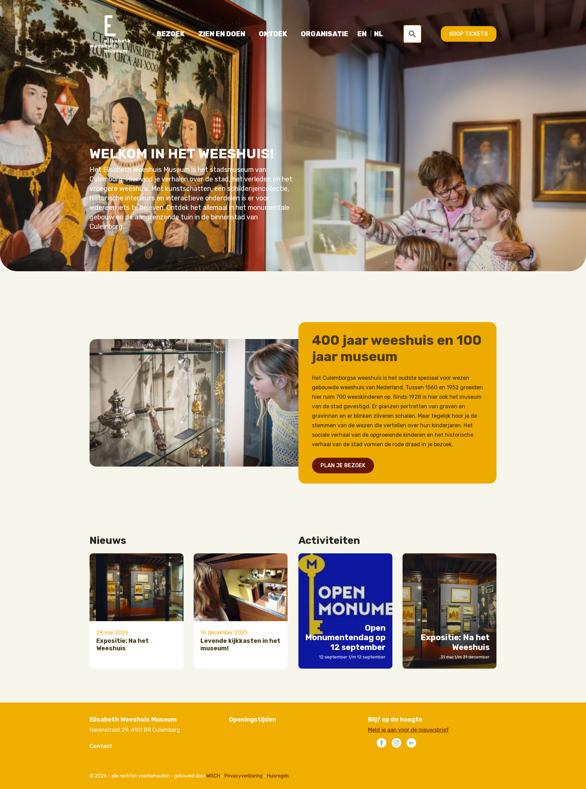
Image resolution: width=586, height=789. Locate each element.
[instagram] (396, 743)
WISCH (213, 776)
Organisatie (324, 34)
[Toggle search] (412, 34)
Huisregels (278, 776)
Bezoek (171, 34)
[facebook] (381, 743)
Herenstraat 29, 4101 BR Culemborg (135, 730)
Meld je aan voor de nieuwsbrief (408, 730)
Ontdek (273, 34)
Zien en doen (221, 34)
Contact (101, 746)
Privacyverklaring (243, 776)
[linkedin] (411, 743)
